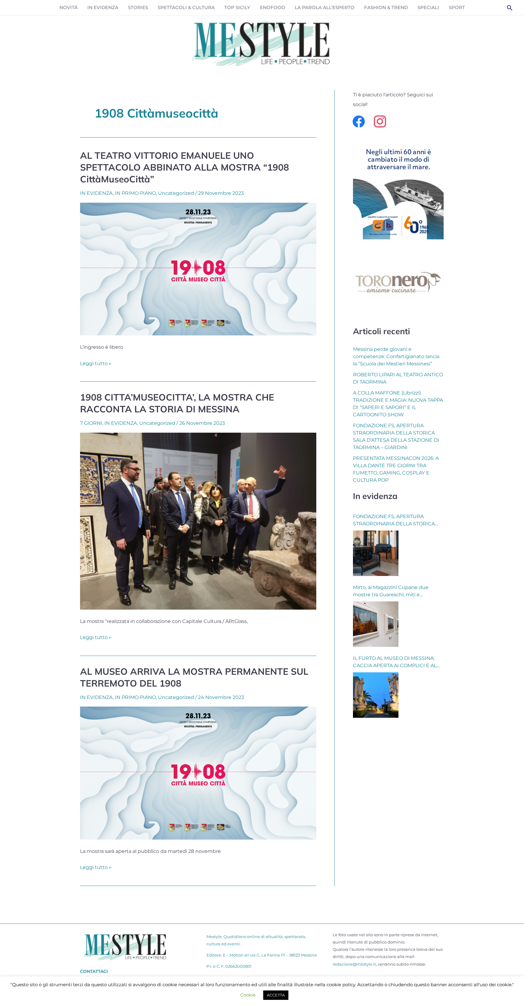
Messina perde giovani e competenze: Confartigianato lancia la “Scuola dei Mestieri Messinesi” (396, 356)
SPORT (457, 7)
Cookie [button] (248, 995)
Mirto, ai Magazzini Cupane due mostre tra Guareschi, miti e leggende (390, 591)
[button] (509, 8)
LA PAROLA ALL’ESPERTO (324, 7)
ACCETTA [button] (276, 995)
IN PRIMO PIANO (135, 193)
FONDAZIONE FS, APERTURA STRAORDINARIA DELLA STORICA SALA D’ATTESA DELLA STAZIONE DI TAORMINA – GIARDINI (396, 520)
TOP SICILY (237, 7)
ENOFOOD (272, 7)
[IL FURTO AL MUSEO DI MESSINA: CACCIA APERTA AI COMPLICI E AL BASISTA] (375, 695)
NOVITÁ (68, 7)
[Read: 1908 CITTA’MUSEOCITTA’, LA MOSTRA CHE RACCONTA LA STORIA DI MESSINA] (198, 521)
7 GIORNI (91, 423)
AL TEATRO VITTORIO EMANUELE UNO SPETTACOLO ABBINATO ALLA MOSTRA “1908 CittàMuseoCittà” (184, 167)
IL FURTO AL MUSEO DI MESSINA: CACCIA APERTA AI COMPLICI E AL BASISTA (395, 662)
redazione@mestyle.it (354, 964)
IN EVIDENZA (102, 7)
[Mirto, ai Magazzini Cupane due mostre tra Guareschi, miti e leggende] (375, 624)
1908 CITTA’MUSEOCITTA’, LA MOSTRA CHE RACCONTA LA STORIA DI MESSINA (177, 403)
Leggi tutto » (95, 362)
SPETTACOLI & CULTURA (186, 7)
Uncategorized (176, 193)
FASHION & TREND (386, 7)
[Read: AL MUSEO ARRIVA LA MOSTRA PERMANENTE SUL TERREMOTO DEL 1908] (198, 773)
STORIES (138, 7)
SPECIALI (428, 7)
